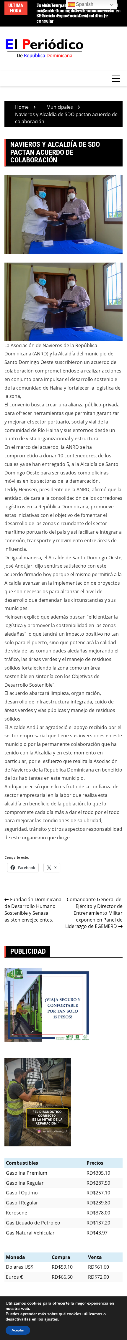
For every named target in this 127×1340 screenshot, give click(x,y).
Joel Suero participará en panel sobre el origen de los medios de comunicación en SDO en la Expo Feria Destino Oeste (78, 11)
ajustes (51, 1319)
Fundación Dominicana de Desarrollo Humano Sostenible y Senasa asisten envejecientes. (32, 909)
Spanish (84, 4)
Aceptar (18, 1330)
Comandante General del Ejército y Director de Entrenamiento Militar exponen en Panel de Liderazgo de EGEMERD (94, 912)
